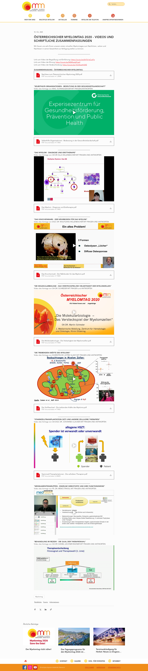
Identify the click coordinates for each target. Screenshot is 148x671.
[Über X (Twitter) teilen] (40, 609)
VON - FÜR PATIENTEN (96, 661)
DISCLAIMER (89, 667)
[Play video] (74, 112)
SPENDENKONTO (114, 667)
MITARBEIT (116, 661)
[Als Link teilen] (51, 609)
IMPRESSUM (101, 667)
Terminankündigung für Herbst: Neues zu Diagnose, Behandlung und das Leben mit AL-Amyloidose (108, 650)
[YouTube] (35, 667)
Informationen (54, 602)
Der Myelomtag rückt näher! (38, 649)
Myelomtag (39, 597)
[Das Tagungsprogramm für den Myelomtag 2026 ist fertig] (74, 636)
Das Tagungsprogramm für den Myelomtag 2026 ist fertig (73, 650)
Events (45, 602)
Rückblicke (38, 602)
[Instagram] (30, 667)
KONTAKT (63, 661)
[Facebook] (25, 667)
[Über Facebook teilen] (35, 609)
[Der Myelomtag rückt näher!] (39, 636)
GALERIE (77, 661)
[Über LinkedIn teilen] (46, 609)
